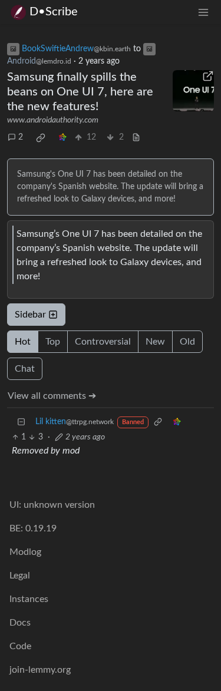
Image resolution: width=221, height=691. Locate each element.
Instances (28, 599)
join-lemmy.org (40, 670)
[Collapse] (21, 422)
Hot (23, 341)
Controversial (103, 341)
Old (187, 341)
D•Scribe (53, 12)
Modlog (25, 552)
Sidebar (30, 314)
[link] (40, 138)
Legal (19, 575)
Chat (25, 368)
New (155, 341)
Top (52, 341)
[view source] (136, 137)
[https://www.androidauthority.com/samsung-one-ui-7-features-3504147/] (193, 90)
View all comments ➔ (52, 396)
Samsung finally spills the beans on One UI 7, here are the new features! (80, 92)
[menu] (203, 12)
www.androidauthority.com (52, 120)
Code (20, 646)
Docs (20, 622)
